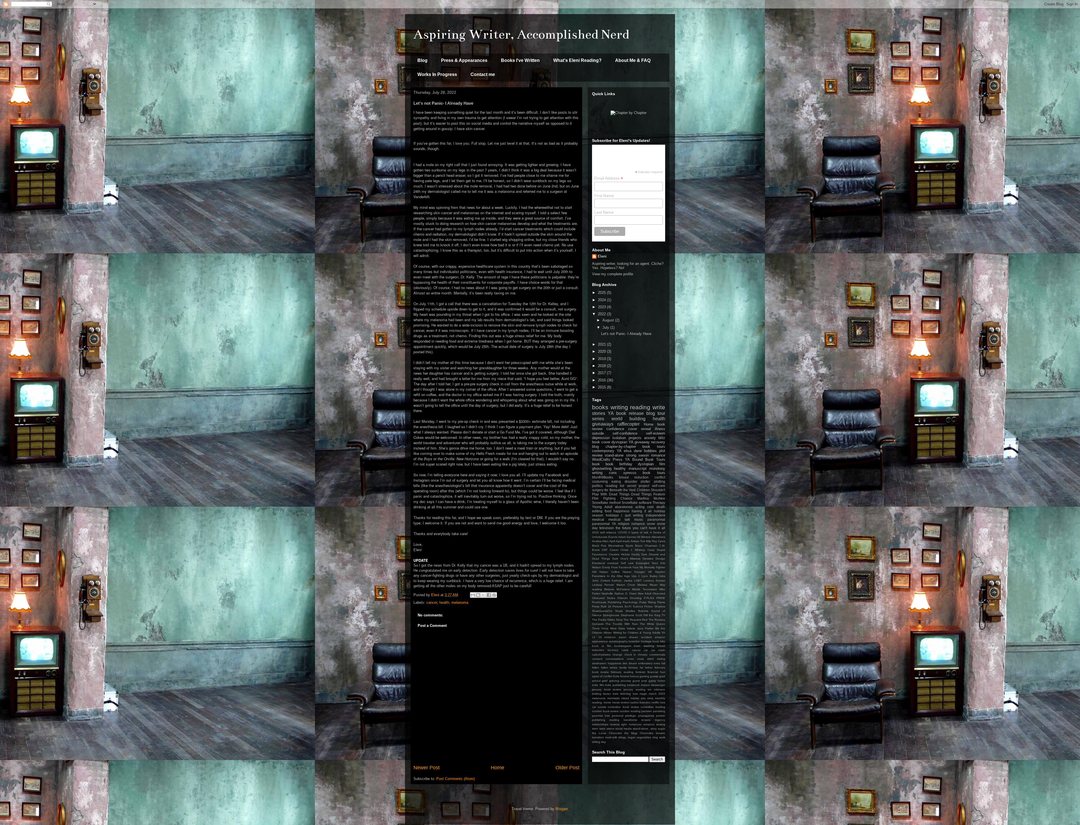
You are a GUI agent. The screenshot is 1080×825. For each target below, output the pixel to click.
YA (611, 413)
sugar (661, 728)
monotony (657, 468)
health (444, 602)
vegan (631, 737)
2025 (602, 292)
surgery (598, 490)
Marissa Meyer (647, 584)
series (598, 418)
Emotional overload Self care (613, 563)
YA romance (607, 637)
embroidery (645, 663)
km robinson (656, 689)
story (654, 728)
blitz (661, 438)
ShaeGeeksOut (602, 610)
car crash (658, 650)
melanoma (459, 602)
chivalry (642, 654)
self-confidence (625, 433)
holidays (612, 515)
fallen (595, 667)
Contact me (483, 74)
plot (662, 451)
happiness (621, 511)
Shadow (659, 606)
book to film (601, 645)
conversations (615, 658)
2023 (602, 307)
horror (661, 680)
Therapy (658, 502)
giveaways (602, 424)
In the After (615, 576)
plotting (659, 481)
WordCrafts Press (607, 459)
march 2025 (657, 693)
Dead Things (641, 494)
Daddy (635, 554)
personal (617, 715)
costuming (600, 481)
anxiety (650, 438)
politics (597, 486)
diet (624, 663)
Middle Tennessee (644, 589)
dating (661, 658)
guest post (640, 680)
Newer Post (426, 767)
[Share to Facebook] (489, 595)
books (600, 407)
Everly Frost (610, 567)
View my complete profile (612, 274)
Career (614, 549)
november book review (623, 706)
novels (602, 706)
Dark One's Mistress (626, 558)
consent (597, 658)
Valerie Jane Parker (640, 628)
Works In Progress (437, 74)
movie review (620, 702)
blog (595, 446)
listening (625, 693)
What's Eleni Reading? (577, 60)
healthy (620, 468)
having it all (642, 511)
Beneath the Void (622, 490)
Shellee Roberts (637, 610)
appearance (600, 641)
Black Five (599, 545)
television (606, 528)
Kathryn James (622, 580)
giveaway (642, 442)
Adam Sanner (627, 536)
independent (655, 515)
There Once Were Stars (608, 628)
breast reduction (634, 477)
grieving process (620, 680)
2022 (602, 314)
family (623, 667)
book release (630, 413)
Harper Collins (609, 571)
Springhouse (611, 615)
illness (660, 429)
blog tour (655, 413)
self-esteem (655, 433)
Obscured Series (603, 598)
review (597, 455)
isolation (619, 438)
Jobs (662, 576)
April (612, 541)
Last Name (604, 212)
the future (623, 528)
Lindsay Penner (603, 584)
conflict (659, 477)
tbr (606, 490)
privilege (630, 715)
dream (633, 663)
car (646, 650)
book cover (601, 442)
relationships (600, 724)
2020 (602, 351)
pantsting (659, 711)
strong (631, 455)
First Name (604, 195)
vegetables (644, 737)
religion (623, 524)
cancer (431, 602)
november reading (653, 706)
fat (641, 667)
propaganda (646, 715)
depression (601, 438)
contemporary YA (607, 451)
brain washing (644, 645)
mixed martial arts (633, 698)
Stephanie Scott (631, 615)
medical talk (619, 519)
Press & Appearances (464, 60)
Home (497, 767)
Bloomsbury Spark (620, 545)
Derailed (648, 558)
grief (605, 680)
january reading (634, 689)
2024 (602, 300)
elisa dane (633, 451)
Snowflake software (637, 502)
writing (619, 407)
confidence (615, 429)
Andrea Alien (600, 541)
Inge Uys (630, 576)
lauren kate (610, 693)
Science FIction (643, 606)
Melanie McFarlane (617, 589)
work (662, 737)
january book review (606, 689)
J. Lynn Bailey (648, 576)
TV (663, 615)
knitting (596, 693)
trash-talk (611, 737)
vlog (655, 737)
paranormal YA (604, 524)
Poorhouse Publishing (606, 602)
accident (646, 637)
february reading (622, 672)
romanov (648, 724)
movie (607, 702)
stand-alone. (641, 728)
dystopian (646, 464)
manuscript (638, 468)
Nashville (607, 593)
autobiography (618, 641)
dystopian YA (622, 442)
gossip (654, 676)
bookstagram (622, 645)
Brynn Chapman (646, 545)
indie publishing (615, 685)
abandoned (624, 507)
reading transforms (623, 719)
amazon (660, 637)
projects (635, 438)
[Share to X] (483, 595)
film (662, 464)
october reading (630, 711)
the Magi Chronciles (638, 733)
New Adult (644, 593)
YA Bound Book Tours (645, 459)
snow (651, 524)
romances (635, 724)
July (606, 327)
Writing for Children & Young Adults (636, 632)
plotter (645, 481)
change (617, 654)
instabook (633, 685)
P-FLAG (649, 598)
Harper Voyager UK (637, 571)
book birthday (619, 464)
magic (643, 693)
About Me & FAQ (633, 60)
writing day (599, 741)
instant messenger (653, 685)
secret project (638, 486)
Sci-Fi (627, 606)
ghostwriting (601, 468)
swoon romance (651, 455)
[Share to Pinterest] (494, 595)
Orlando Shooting (629, 598)
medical (598, 519)
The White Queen (652, 623)
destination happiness (606, 663)
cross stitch (645, 658)
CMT (605, 549)
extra (657, 663)
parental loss (601, 715)
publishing (598, 719)
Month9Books (602, 477)
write (658, 407)
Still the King (651, 615)
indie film (598, 685)
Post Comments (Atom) (455, 779)
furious (634, 676)
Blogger (561, 809)
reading (640, 407)
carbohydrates (601, 654)
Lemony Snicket (654, 580)
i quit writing (632, 515)
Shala (619, 610)
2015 (602, 387)
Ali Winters (644, 536)
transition (598, 737)
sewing (660, 724)
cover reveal (639, 429)
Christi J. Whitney (632, 549)
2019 (602, 359)
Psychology (630, 602)
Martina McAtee (651, 498)
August (608, 320)
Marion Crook (625, 584)
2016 (602, 380)
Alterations (658, 536)
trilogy (622, 737)
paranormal (656, 519)
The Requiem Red (635, 619)
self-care (658, 486)
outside (598, 433)
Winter (608, 632)
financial (652, 672)
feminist (640, 672)
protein (660, 715)
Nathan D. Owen (626, 593)
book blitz (658, 641)
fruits (616, 676)
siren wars (598, 728)
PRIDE (660, 598)
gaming (644, 676)
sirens (610, 728)
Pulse (643, 602)
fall (663, 663)
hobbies (650, 451)
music (638, 519)
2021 (602, 344)
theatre (660, 733)
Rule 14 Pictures (612, 606)
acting (640, 507)
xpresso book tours (644, 473)
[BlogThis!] (478, 595)
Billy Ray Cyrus (655, 541)
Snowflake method (606, 502)
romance (638, 524)
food (608, 511)
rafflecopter (628, 424)
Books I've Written (520, 60)
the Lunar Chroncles (607, 733)
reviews (615, 724)
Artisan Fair (638, 541)
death (660, 507)
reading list (615, 486)
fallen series (609, 667)
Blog (422, 60)
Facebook (625, 567)
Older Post (567, 767)
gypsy (652, 680)
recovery (658, 442)
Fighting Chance (618, 498)
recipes (646, 719)
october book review (605, 711)
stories (598, 413)
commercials (657, 654)
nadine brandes (640, 702)
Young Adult (602, 507)
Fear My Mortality (644, 567)
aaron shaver (628, 637)
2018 (602, 366)
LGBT (638, 580)
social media (623, 728)
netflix (655, 702)
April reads (623, 541)
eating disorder (624, 481)
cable (625, 650)
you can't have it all (649, 528)
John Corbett (601, 580)
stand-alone (614, 455)
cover (630, 658)
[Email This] (473, 595)
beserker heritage (640, 641)
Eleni (602, 256)
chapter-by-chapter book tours (635, 446)
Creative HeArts (619, 554)
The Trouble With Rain (622, 623)
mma (650, 698)
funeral (624, 676)
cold (650, 507)
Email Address (608, 178)
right (624, 724)
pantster (646, 711)
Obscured (658, 593)
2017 (602, 373)
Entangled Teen (647, 563)
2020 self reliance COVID (609, 532)
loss (635, 693)
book (596, 464)
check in (630, 654)
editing (597, 511)
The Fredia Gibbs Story (607, 619)
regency (660, 719)
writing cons (604, 473)
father (648, 667)
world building (628, 418)
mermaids (613, 698)
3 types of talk (638, 532)
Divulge (660, 558)
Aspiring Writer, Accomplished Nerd (521, 34)
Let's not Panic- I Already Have (626, 334)
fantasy (633, 667)
